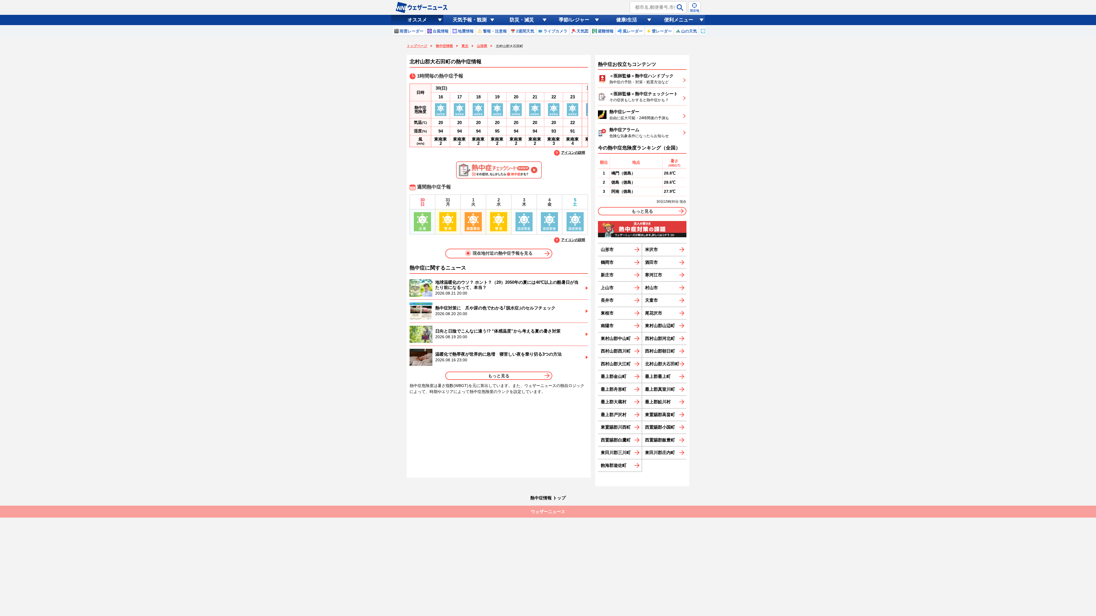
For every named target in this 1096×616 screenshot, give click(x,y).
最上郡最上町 (658, 376)
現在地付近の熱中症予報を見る (503, 253)
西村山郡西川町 (616, 350)
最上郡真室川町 (660, 389)
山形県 (482, 46)
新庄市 (607, 274)
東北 (465, 46)
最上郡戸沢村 (613, 414)
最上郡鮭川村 (658, 401)
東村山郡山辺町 (660, 325)
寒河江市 (653, 274)
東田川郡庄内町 (660, 452)
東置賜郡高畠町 (660, 414)
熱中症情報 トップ (548, 497)
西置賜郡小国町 (660, 427)
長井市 (607, 300)
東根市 (607, 313)
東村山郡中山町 (616, 338)
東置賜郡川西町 (616, 427)
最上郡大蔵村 (613, 401)
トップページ (417, 46)
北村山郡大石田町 (662, 363)
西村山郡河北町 (660, 338)
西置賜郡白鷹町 (616, 439)
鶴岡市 (607, 262)
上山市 (607, 287)
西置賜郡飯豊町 (660, 439)
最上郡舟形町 (613, 389)
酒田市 (651, 262)
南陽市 (607, 325)
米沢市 (651, 249)
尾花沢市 (653, 313)
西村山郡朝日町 (660, 350)
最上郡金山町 (613, 376)
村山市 (651, 287)
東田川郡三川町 (616, 452)
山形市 (607, 249)
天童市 (651, 300)
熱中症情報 (444, 46)
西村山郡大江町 (616, 363)
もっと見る (498, 375)
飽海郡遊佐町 (613, 465)
